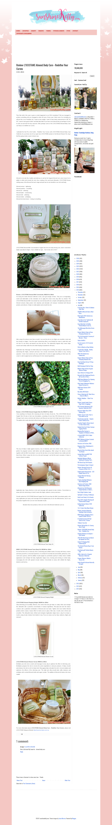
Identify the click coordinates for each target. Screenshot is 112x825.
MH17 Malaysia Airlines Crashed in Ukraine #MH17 (86, 440)
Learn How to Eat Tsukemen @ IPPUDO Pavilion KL (85, 320)
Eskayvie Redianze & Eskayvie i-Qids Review (85, 534)
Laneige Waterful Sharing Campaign (84, 476)
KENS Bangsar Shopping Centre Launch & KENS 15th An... (85, 515)
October (80, 297)
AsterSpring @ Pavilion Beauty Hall (85, 551)
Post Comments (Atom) (29, 783)
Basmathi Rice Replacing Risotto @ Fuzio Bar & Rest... (86, 376)
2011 (77, 589)
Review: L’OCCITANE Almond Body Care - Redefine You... (86, 530)
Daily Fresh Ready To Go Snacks (86, 497)
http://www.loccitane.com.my (41, 730)
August (80, 303)
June (79, 567)
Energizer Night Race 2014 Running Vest (84, 411)
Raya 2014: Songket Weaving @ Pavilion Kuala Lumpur (86, 500)
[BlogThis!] (18, 72)
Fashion (41, 31)
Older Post (67, 780)
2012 (77, 586)
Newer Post (19, 780)
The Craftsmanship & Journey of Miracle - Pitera (86, 337)
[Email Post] (21, 734)
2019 (77, 277)
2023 (77, 266)
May (79, 570)
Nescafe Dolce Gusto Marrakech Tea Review (86, 451)
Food (68, 31)
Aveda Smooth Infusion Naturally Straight (86, 563)
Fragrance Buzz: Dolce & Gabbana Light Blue (86, 308)
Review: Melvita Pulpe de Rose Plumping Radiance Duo (85, 358)
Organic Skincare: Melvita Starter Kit (84, 559)
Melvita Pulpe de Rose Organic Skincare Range (85, 369)
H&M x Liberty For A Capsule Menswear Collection (85, 555)
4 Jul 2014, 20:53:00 (29, 747)
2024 (77, 264)
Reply (21, 752)
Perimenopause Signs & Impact (85, 465)
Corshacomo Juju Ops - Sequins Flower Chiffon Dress (85, 419)
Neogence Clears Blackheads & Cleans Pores (85, 447)
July (79, 305)
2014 (77, 290)
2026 (77, 258)
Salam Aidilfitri (81, 340)
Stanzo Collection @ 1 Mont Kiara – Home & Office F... (86, 395)
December (80, 292)
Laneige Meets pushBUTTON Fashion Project (85, 455)
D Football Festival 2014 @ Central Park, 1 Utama (84, 519)
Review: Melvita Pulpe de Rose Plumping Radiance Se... (85, 333)
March (79, 575)
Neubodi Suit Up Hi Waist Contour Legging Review (86, 428)
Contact (75, 31)
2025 (77, 261)
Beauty (33, 31)
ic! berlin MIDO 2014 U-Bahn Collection (85, 436)
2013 (77, 584)
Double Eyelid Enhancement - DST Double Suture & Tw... (86, 472)
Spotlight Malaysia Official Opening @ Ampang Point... (85, 459)
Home (18, 31)
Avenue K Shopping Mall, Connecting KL (84, 542)
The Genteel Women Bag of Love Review (86, 546)
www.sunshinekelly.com (80, 117)
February (80, 578)
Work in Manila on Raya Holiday (85, 347)
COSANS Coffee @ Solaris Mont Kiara (85, 312)
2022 (77, 269)
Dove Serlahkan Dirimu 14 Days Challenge (85, 362)
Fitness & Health (58, 31)
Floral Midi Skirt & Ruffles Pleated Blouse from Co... (85, 325)
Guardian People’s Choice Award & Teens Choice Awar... (86, 424)
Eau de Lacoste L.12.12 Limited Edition (85, 343)
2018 (77, 279)
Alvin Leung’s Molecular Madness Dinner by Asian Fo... (86, 384)
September (81, 300)
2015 (77, 287)
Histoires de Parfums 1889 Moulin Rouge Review (84, 485)
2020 (77, 274)
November (80, 295)
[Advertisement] (56, 49)
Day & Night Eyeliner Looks (84, 492)
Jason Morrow (62, 818)
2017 (77, 282)
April (79, 572)
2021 (77, 272)
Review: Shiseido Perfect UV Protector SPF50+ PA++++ (85, 468)
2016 (77, 285)
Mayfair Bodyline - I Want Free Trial (85, 399)
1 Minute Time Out (82, 523)
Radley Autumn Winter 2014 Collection (85, 504)
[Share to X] (20, 72)
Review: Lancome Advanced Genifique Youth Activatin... (85, 511)
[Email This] (17, 72)
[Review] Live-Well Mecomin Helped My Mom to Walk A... (85, 489)
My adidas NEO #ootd (83, 392)
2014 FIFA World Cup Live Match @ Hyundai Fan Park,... (86, 538)
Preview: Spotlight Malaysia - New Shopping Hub (85, 480)
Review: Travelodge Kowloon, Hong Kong (84, 133)
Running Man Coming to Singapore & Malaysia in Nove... (86, 432)
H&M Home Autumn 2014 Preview (84, 388)
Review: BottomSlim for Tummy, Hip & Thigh (86, 526)
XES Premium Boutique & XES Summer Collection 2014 (85, 407)
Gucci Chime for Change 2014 (85, 373)
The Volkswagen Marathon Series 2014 (86, 329)
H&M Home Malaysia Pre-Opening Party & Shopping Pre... (86, 380)
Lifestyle (26, 31)
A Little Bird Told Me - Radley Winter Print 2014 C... (85, 350)
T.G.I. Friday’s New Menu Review (85, 508)
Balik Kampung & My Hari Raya (85, 366)
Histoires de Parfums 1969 (84, 443)
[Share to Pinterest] (23, 72)
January (80, 580)
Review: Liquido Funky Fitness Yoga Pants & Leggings (85, 403)
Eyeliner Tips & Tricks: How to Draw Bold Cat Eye (85, 415)
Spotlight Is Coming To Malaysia (86, 495)
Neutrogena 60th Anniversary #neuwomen (85, 316)
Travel (48, 31)
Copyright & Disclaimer (23, 33)
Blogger (74, 818)
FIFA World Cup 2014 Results (85, 462)
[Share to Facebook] (22, 72)
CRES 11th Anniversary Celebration (83, 354)
